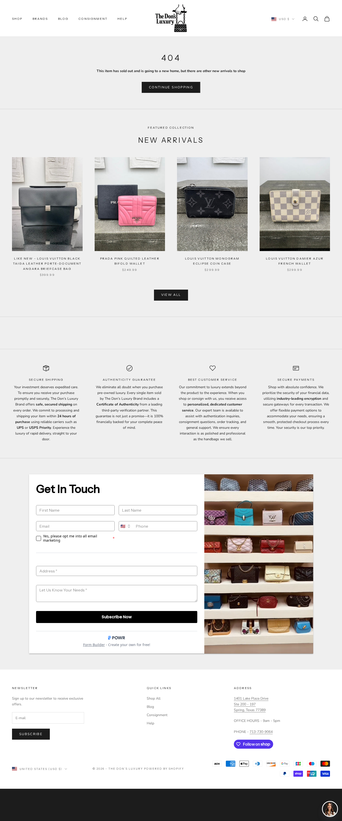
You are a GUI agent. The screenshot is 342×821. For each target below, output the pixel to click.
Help (122, 19)
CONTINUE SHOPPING (171, 87)
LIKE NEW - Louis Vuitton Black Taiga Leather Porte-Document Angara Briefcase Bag (47, 264)
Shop (17, 19)
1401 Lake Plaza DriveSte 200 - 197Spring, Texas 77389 (251, 704)
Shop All (153, 698)
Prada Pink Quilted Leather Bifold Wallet (129, 261)
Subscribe (31, 734)
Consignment (92, 19)
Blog (63, 19)
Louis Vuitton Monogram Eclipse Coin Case (212, 261)
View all (171, 295)
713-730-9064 (261, 731)
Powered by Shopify (164, 768)
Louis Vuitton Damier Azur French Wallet (294, 261)
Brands (40, 19)
